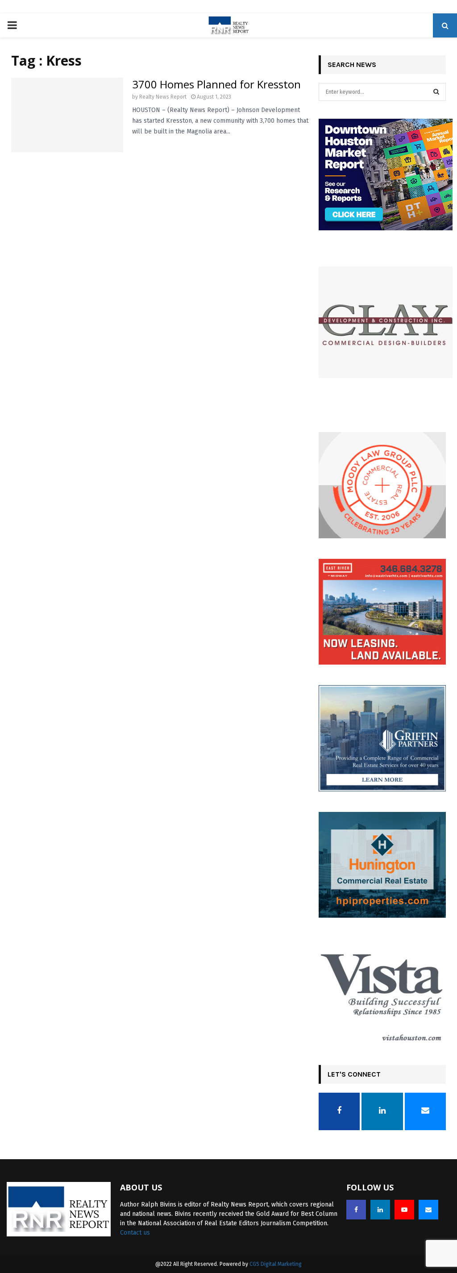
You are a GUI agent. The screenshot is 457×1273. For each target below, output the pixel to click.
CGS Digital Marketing (275, 1264)
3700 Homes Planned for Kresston (216, 84)
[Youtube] (404, 1209)
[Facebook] (356, 1209)
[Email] (428, 1209)
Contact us (135, 1232)
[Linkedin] (380, 1209)
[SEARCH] (436, 92)
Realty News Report (163, 97)
